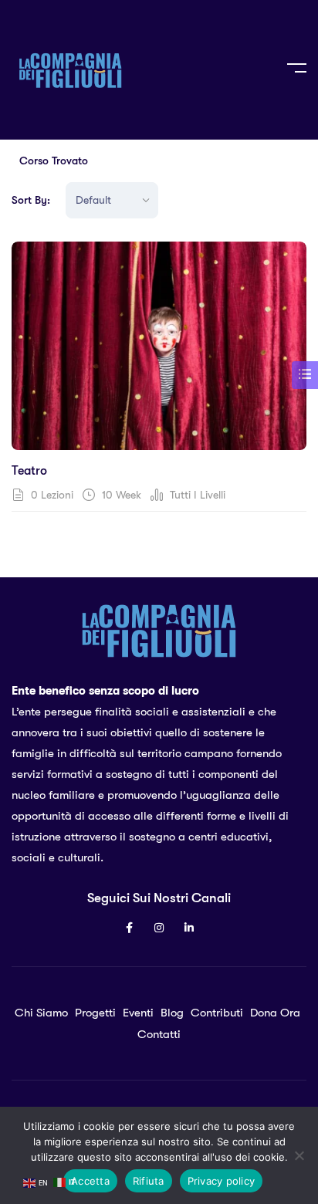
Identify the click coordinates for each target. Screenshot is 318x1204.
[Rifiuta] (298, 1155)
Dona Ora (275, 1013)
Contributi (217, 1013)
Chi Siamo (41, 1013)
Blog (172, 1013)
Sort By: (31, 200)
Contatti (159, 1034)
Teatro (29, 471)
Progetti (95, 1013)
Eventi (138, 1013)
